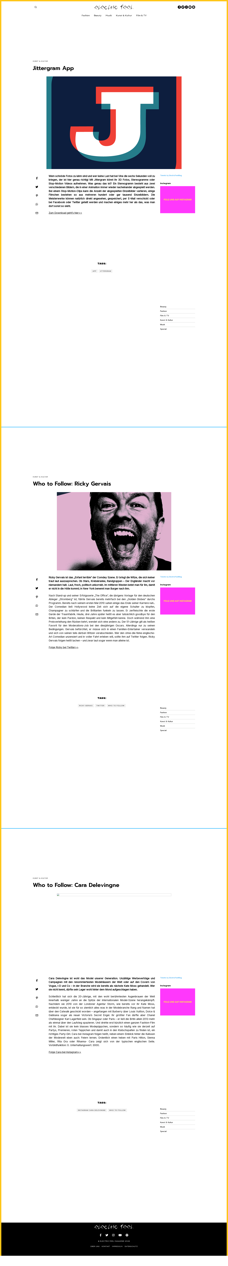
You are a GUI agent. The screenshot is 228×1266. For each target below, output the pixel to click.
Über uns (95, 1246)
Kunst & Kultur (124, 15)
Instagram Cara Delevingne (92, 1110)
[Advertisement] (112, 36)
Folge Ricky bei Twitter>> (64, 647)
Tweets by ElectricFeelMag (171, 175)
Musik (109, 15)
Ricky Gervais (86, 705)
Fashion (86, 15)
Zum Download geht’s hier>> (65, 212)
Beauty (97, 15)
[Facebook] (179, 7)
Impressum (117, 1246)
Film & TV (141, 15)
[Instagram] (186, 7)
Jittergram (105, 271)
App (94, 271)
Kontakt (106, 1246)
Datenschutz (131, 1246)
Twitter (100, 705)
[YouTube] (190, 7)
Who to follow (116, 705)
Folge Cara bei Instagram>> (65, 1052)
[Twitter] (182, 7)
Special (163, 329)
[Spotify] (193, 7)
